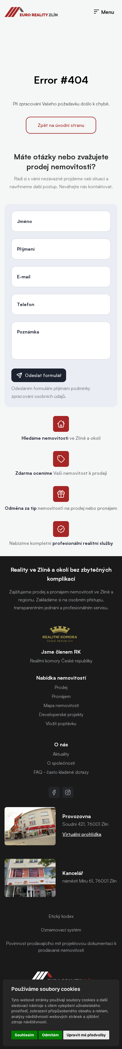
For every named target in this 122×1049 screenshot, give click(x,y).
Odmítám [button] (50, 1035)
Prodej (61, 687)
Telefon (25, 304)
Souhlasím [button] (24, 1035)
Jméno (24, 221)
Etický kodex (61, 916)
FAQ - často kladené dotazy (61, 772)
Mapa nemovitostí (61, 705)
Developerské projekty (61, 714)
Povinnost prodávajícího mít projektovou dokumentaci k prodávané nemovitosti (61, 946)
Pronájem (61, 696)
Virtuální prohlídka (81, 834)
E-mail (23, 276)
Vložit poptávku (61, 723)
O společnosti (61, 763)
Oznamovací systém (61, 930)
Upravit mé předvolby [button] (86, 1035)
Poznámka (28, 332)
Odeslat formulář (43, 375)
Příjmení (26, 249)
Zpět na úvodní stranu (61, 125)
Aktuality (61, 754)
